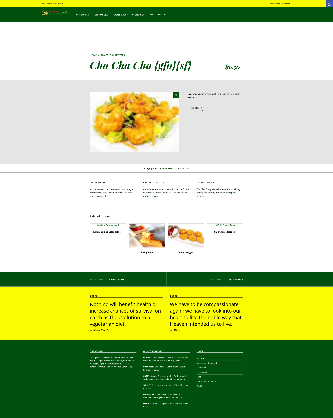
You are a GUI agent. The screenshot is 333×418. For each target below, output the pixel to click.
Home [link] (93, 55)
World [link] (199, 386)
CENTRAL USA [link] (101, 15)
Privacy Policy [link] (203, 372)
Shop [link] (199, 377)
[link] (329, 3)
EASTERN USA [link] (120, 15)
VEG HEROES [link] (138, 15)
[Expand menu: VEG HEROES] (145, 14)
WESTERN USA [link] (82, 15)
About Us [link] (201, 358)
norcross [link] (185, 168)
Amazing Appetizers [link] (113, 55)
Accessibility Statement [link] (280, 3)
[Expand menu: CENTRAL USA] (109, 14)
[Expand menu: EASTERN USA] (127, 14)
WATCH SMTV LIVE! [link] (158, 14)
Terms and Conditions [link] (206, 381)
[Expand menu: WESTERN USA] (90, 14)
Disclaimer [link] (201, 367)
